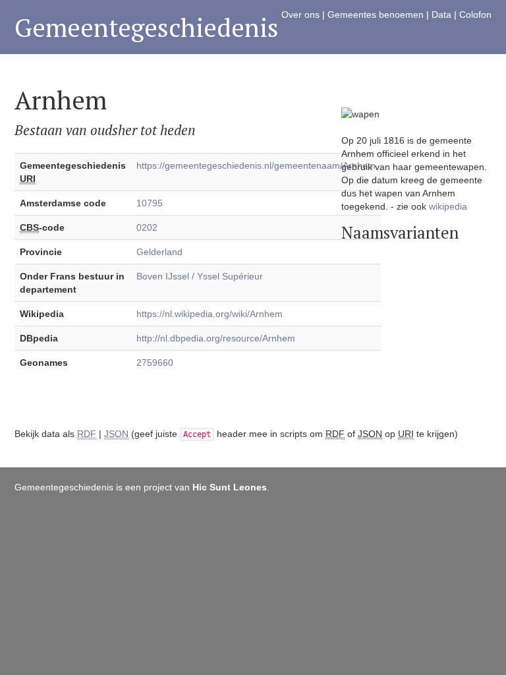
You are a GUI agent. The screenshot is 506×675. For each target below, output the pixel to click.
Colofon (475, 14)
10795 (149, 203)
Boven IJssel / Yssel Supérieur (199, 276)
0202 (146, 227)
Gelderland (159, 252)
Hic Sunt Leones (229, 487)
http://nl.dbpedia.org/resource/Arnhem (215, 338)
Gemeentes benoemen (375, 14)
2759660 (154, 362)
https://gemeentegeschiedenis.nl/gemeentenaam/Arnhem (256, 165)
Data (441, 14)
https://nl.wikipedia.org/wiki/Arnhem (209, 313)
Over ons (300, 14)
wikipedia (448, 206)
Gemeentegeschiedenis (146, 27)
